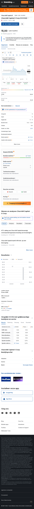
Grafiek (11, 45)
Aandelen (4, 6)
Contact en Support (23, 427)
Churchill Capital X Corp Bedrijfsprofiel (10, 351)
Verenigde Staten (28, 365)
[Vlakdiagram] (5, 52)
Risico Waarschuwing (6, 500)
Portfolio (3, 427)
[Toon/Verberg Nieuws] (11, 52)
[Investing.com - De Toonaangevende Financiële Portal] (9, 2)
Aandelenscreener (14, 6)
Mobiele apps (4, 424)
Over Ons (20, 421)
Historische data (11, 48)
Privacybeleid (4, 495)
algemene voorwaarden (6, 490)
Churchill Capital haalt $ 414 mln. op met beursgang (13, 242)
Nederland (23, 6)
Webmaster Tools (5, 430)
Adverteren (21, 424)
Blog (2, 421)
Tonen (17, 343)
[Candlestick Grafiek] (3, 52)
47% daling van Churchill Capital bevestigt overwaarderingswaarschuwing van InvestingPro (16, 231)
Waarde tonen (28, 89)
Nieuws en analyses (22, 45)
